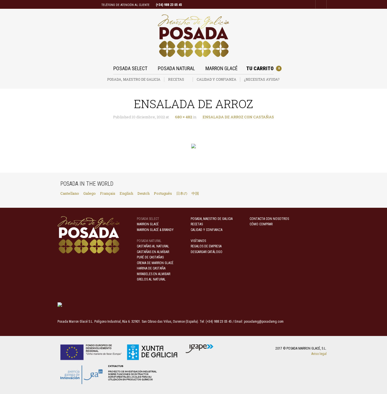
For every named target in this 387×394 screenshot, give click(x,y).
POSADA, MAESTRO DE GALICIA (133, 79)
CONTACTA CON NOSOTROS (269, 219)
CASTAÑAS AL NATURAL (153, 246)
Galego (89, 193)
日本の (181, 193)
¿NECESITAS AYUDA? (261, 79)
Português (163, 193)
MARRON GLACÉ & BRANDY (155, 230)
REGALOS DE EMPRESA (206, 246)
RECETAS (176, 79)
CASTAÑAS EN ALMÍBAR (153, 252)
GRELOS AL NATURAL (151, 279)
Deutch (143, 193)
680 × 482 (182, 116)
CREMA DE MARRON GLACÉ (155, 263)
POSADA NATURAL (176, 68)
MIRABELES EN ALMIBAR (153, 274)
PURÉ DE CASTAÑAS (150, 257)
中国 (195, 193)
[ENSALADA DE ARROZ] (193, 146)
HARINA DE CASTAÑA (151, 268)
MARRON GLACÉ (221, 68)
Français (107, 193)
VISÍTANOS (198, 241)
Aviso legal (319, 354)
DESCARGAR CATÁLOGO (206, 252)
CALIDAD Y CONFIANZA (216, 79)
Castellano (69, 193)
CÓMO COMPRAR (261, 224)
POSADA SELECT (130, 68)
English (126, 193)
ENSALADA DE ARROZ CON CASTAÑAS (237, 116)
